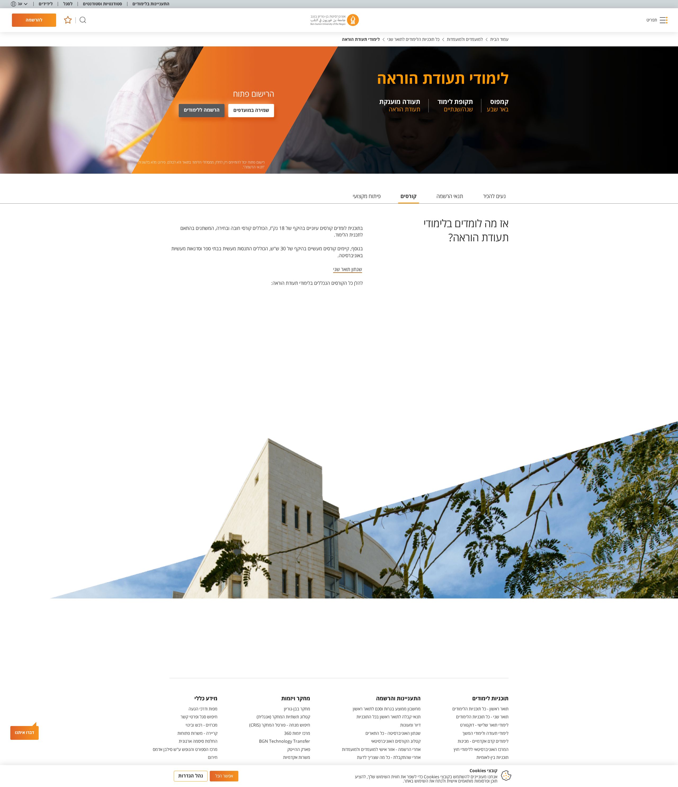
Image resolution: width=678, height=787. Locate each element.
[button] (657, 20)
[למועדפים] (68, 20)
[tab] (494, 198)
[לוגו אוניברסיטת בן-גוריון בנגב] (335, 20)
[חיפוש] (83, 20)
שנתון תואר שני (347, 269)
